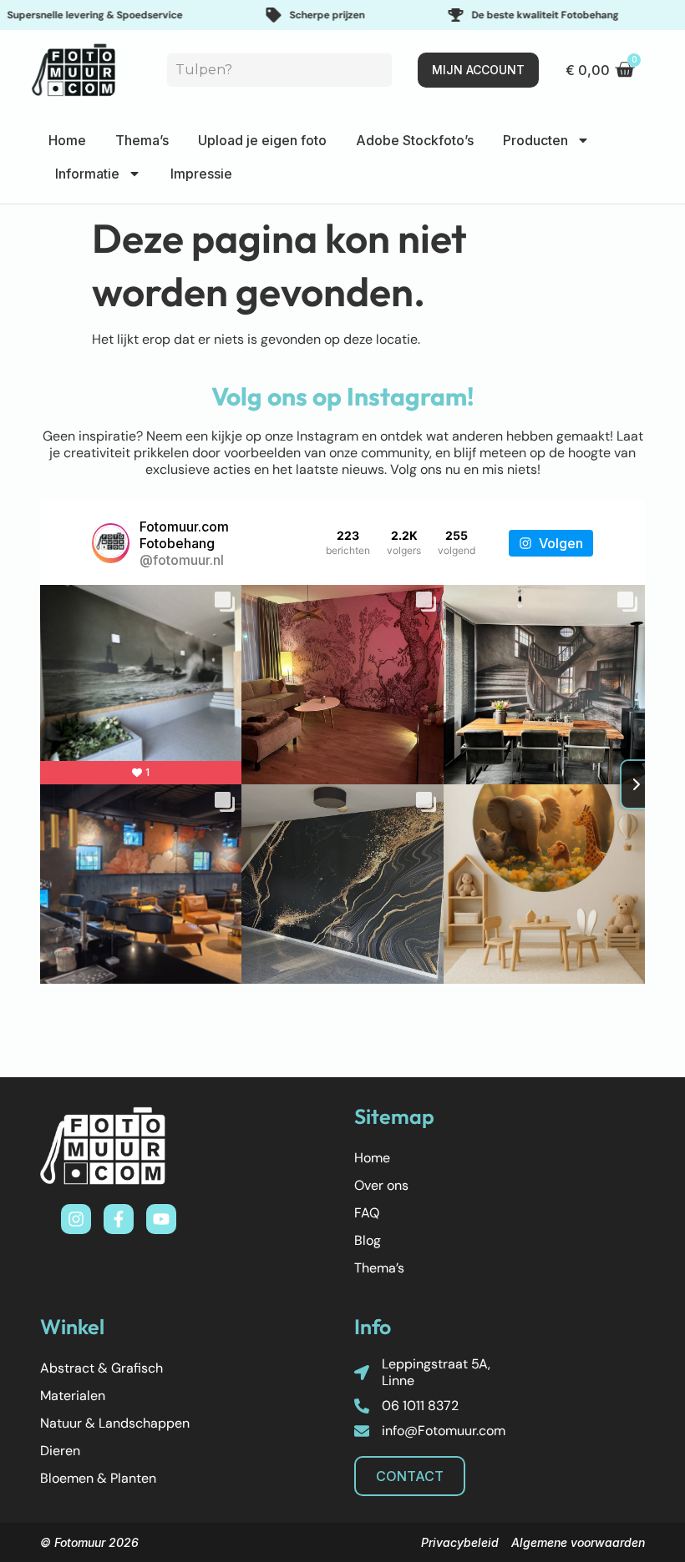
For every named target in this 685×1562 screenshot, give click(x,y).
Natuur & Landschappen (115, 1423)
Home (67, 140)
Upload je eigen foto (262, 140)
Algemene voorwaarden (578, 1542)
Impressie (201, 173)
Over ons (381, 1185)
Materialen (72, 1395)
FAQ (366, 1213)
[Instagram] (76, 1219)
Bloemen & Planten (98, 1478)
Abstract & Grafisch (101, 1368)
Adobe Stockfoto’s (415, 140)
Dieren (60, 1450)
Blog (367, 1240)
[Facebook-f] (119, 1219)
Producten (535, 140)
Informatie (87, 173)
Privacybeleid (460, 1542)
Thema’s (142, 140)
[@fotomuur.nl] (110, 543)
